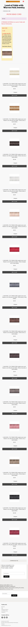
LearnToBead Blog (4, 610)
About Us (3, 606)
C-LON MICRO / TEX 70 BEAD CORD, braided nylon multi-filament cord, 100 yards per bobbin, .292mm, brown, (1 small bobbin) (14, 333)
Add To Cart (14, 95)
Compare (15, 92)
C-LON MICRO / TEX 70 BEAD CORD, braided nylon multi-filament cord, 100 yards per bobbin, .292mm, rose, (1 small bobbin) (14, 439)
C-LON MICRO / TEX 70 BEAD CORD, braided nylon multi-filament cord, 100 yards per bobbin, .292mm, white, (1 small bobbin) (14, 191)
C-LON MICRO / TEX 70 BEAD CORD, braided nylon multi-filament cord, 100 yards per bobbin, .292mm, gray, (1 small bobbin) (14, 297)
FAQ (2, 608)
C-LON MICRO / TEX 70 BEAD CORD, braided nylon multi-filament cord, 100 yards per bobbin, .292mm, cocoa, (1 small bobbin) (14, 403)
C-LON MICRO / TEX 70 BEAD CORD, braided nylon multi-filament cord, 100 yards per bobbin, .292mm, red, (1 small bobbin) (14, 545)
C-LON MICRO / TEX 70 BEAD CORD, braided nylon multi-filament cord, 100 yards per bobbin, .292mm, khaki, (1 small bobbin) (14, 474)
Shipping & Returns (4, 609)
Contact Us (3, 612)
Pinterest (4, 617)
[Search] (5, 1)
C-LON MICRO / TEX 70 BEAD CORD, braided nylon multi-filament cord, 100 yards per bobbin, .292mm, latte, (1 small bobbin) (14, 120)
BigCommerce (8, 625)
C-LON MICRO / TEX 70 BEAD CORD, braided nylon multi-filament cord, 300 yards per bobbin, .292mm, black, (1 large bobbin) (14, 509)
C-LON (3, 30)
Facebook (2, 617)
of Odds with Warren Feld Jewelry (14, 6)
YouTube (7, 617)
